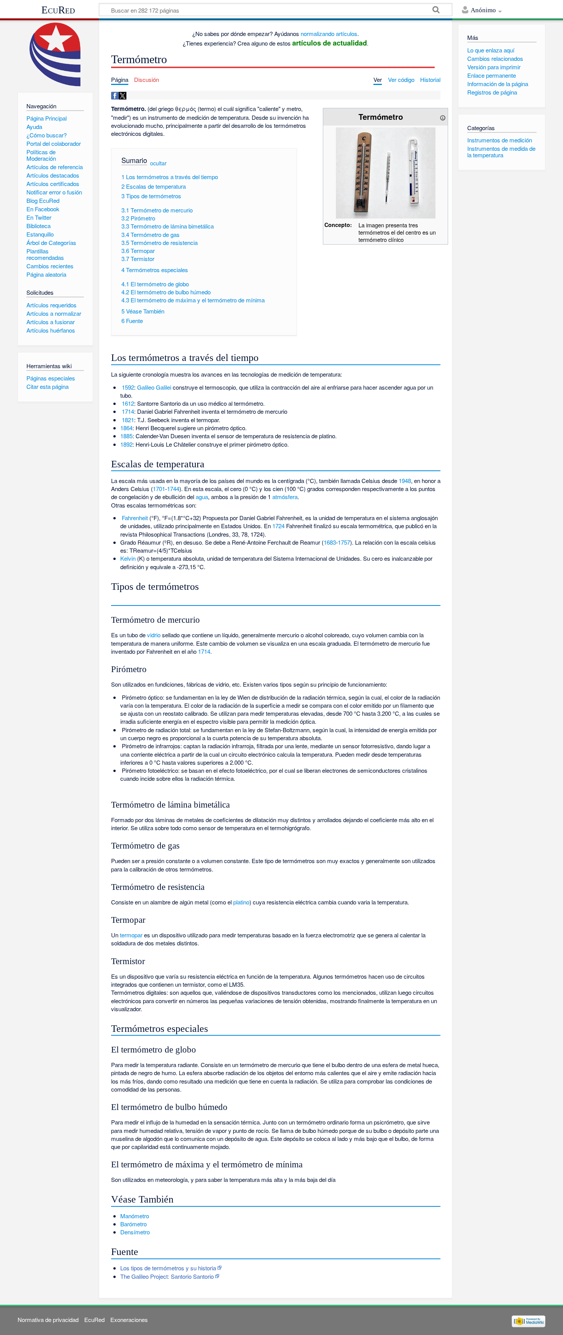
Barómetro (133, 1224)
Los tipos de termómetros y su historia (168, 1268)
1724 (278, 526)
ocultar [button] (158, 163)
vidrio (153, 635)
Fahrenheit (135, 518)
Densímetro (135, 1232)
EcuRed (58, 10)
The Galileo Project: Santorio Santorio (167, 1276)
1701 (159, 489)
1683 (330, 542)
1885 (126, 436)
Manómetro (134, 1216)
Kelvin (128, 558)
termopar (131, 935)
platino (241, 902)
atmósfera (285, 497)
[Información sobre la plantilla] (443, 116)
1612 (128, 403)
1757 (344, 542)
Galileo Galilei (154, 387)
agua (202, 497)
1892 (126, 444)
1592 (128, 387)
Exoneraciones (129, 1319)
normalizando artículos (329, 33)
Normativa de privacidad (48, 1319)
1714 (128, 411)
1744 (173, 489)
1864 (126, 428)
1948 (405, 481)
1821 (128, 420)
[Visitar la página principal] (55, 54)
